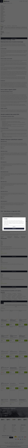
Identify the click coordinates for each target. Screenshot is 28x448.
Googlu (10, 222)
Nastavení (14, 226)
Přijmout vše (14, 228)
